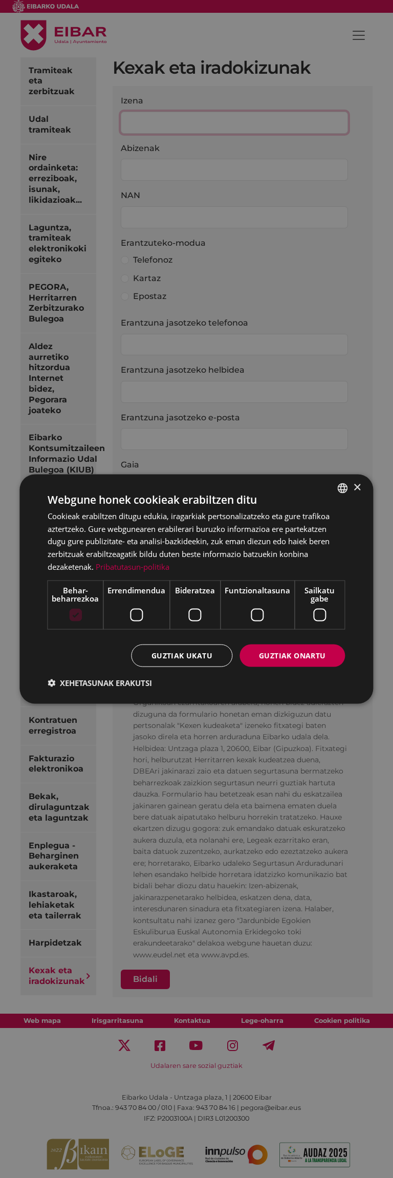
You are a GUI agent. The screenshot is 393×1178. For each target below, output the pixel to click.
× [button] (357, 487)
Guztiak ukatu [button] (181, 655)
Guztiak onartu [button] (292, 655)
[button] (100, 683)
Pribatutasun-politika (132, 566)
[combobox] (343, 488)
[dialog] (196, 589)
